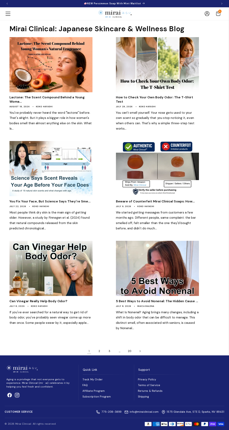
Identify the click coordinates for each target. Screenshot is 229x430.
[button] (8, 14)
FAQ (85, 385)
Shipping (143, 396)
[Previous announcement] (7, 3)
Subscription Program (96, 396)
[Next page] (140, 351)
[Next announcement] (222, 3)
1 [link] (89, 351)
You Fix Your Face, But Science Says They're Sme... (50, 201)
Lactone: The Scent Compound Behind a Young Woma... (47, 99)
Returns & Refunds (150, 391)
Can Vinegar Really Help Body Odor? (38, 301)
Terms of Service (149, 385)
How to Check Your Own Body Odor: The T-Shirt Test (154, 99)
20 (129, 351)
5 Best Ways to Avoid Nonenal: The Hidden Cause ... (157, 301)
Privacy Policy (147, 379)
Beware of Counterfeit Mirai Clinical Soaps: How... (155, 201)
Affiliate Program (93, 391)
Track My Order (92, 379)
